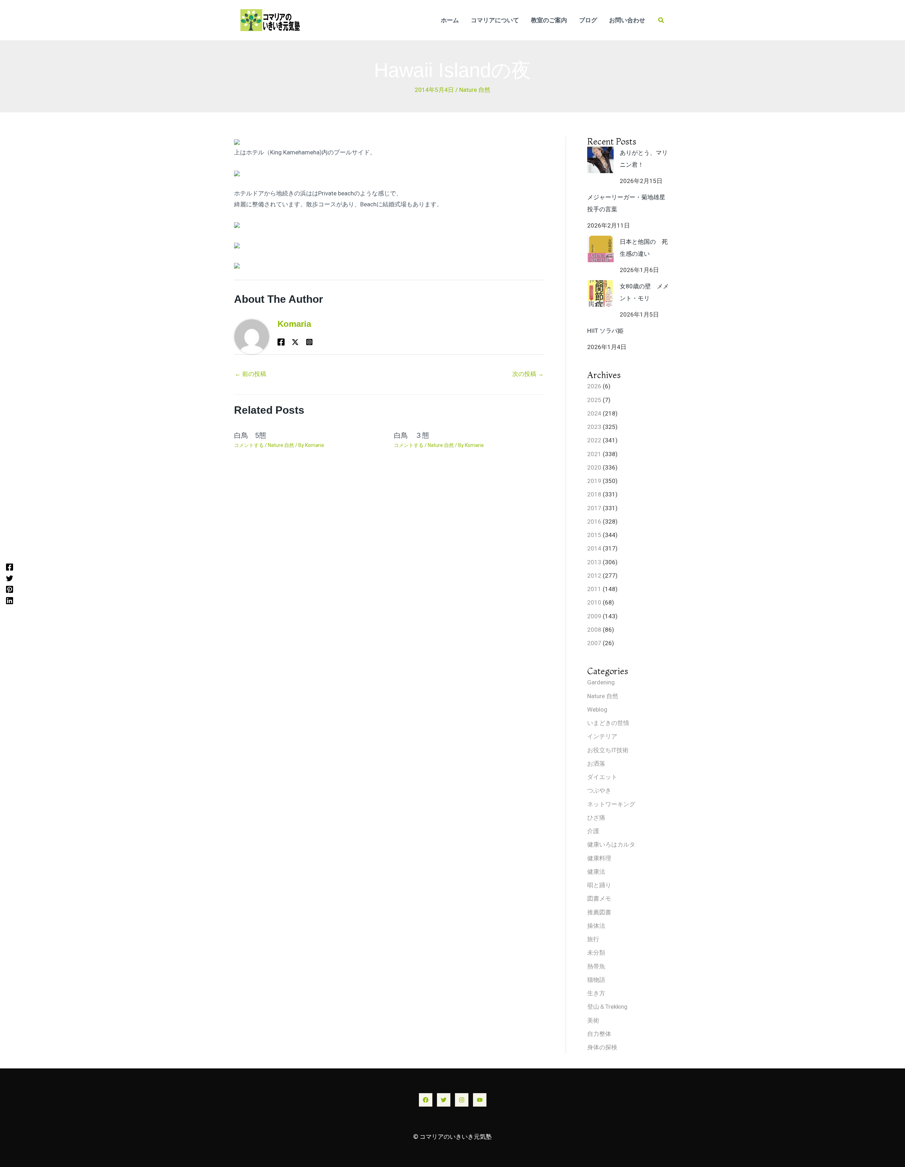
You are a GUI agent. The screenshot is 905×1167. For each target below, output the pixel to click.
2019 (594, 480)
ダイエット (602, 776)
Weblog (597, 709)
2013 (594, 562)
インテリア (602, 736)
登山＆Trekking (607, 1006)
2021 (594, 454)
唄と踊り (599, 885)
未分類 (596, 952)
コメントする (249, 445)
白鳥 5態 (250, 435)
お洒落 (596, 763)
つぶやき (599, 790)
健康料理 (599, 858)
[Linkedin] (9, 600)
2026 (594, 386)
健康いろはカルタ (611, 844)
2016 (594, 521)
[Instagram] (461, 1100)
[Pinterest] (9, 589)
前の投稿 (250, 373)
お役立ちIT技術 (608, 750)
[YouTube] (479, 1100)
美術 (593, 1020)
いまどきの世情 (608, 722)
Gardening (601, 682)
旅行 (593, 939)
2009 (594, 616)
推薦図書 (599, 912)
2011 (594, 589)
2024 (594, 413)
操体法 (596, 925)
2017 (594, 508)
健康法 (596, 871)
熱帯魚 (596, 966)
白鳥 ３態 (411, 435)
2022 (594, 440)
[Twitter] (9, 578)
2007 (594, 643)
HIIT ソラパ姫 (605, 330)
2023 (594, 426)
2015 (594, 534)
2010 (594, 602)
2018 (594, 494)
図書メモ (599, 898)
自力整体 (599, 1033)
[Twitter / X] (295, 342)
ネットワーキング (611, 804)
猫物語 (596, 979)
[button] (661, 20)
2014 (594, 548)
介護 (593, 831)
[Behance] (309, 342)
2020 (594, 467)
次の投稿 (528, 373)
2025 (594, 399)
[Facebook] (9, 567)
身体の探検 (602, 1047)
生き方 (596, 993)
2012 (594, 575)
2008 (594, 629)
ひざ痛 (596, 817)
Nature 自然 (474, 89)
